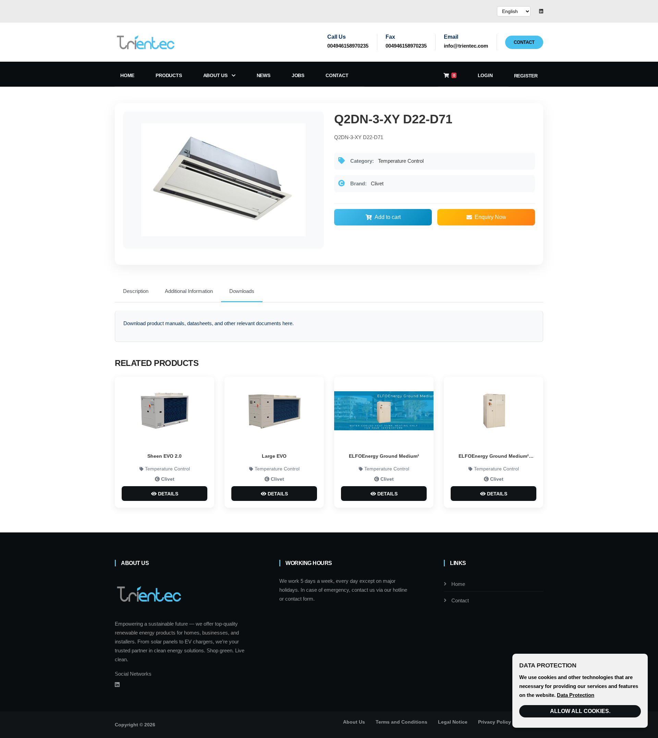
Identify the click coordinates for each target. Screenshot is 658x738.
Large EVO (274, 456)
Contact (524, 42)
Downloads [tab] (241, 291)
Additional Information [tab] (189, 291)
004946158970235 (347, 46)
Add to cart (388, 217)
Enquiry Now (490, 217)
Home (127, 75)
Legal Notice (452, 722)
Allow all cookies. (580, 711)
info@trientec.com (466, 46)
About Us (216, 75)
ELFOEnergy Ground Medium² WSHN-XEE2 (494, 456)
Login (485, 75)
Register (526, 75)
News (263, 75)
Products (169, 75)
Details (167, 493)
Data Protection (575, 695)
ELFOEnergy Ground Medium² (384, 456)
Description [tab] (135, 291)
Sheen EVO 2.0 (164, 456)
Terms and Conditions (401, 722)
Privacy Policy (494, 722)
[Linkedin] (541, 11)
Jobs (298, 75)
